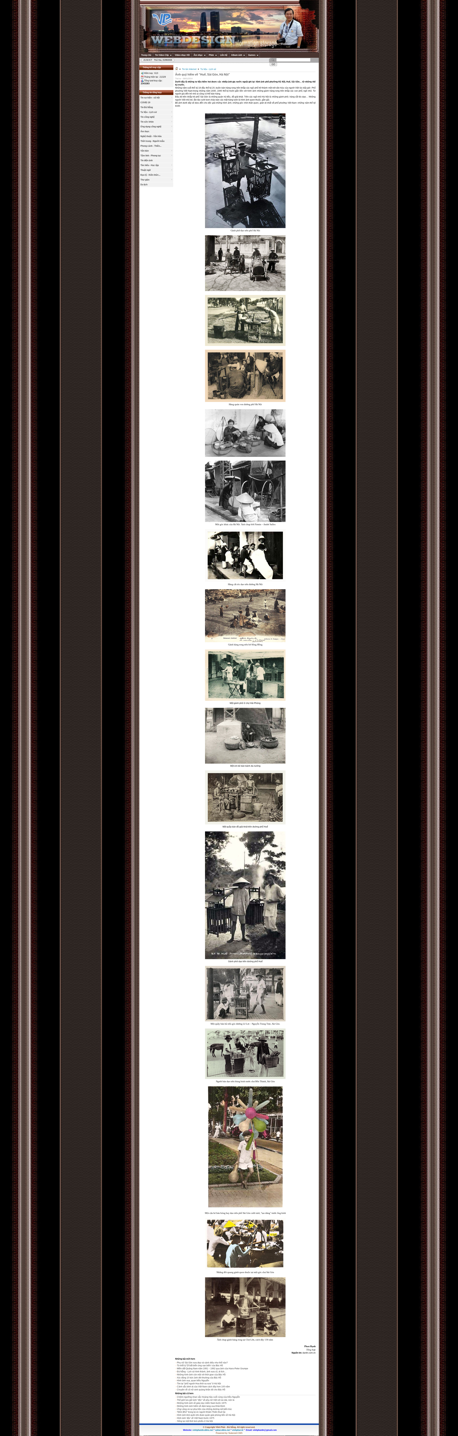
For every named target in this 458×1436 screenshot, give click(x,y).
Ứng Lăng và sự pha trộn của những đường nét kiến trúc (204, 1409)
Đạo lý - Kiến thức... (150, 175)
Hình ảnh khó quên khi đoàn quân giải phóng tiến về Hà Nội (206, 1415)
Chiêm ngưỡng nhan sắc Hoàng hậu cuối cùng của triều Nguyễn (208, 1397)
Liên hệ (223, 55)
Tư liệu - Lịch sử (148, 112)
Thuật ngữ (145, 170)
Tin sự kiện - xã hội (150, 97)
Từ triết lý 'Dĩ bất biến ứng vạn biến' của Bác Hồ (200, 1365)
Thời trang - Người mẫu (152, 141)
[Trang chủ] (176, 69)
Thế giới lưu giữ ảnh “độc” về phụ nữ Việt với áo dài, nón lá (205, 1400)
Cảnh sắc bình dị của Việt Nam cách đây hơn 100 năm (203, 1386)
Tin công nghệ (147, 117)
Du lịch (143, 184)
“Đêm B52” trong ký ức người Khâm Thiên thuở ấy (201, 1412)
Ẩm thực (144, 131)
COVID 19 (145, 102)
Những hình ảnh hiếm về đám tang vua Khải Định (201, 1406)
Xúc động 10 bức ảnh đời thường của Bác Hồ (199, 1377)
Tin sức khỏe (147, 122)
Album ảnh (236, 55)
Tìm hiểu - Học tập (149, 165)
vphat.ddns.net (222, 1430)
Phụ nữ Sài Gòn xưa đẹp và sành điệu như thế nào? (202, 1362)
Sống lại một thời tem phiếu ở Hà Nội (195, 1421)
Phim (211, 55)
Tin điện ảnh (146, 160)
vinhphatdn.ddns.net (203, 1430)
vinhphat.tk (237, 1430)
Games (251, 55)
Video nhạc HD (182, 55)
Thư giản (144, 180)
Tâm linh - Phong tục (150, 155)
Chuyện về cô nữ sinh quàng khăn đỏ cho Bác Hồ (201, 1389)
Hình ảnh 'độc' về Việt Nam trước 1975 (195, 1418)
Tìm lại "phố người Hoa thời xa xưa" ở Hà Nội (199, 1383)
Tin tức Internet (189, 69)
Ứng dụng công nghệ (150, 126)
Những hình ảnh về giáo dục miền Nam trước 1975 (201, 1403)
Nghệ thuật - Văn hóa (151, 136)
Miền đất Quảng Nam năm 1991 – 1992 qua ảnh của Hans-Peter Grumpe (212, 1368)
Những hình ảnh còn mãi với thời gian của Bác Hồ (201, 1374)
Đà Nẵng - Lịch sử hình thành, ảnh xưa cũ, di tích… (201, 1371)
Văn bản (144, 151)
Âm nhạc (198, 55)
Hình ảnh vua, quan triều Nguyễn (193, 1380)
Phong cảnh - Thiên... (150, 146)
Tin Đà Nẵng (146, 107)
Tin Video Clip (162, 55)
